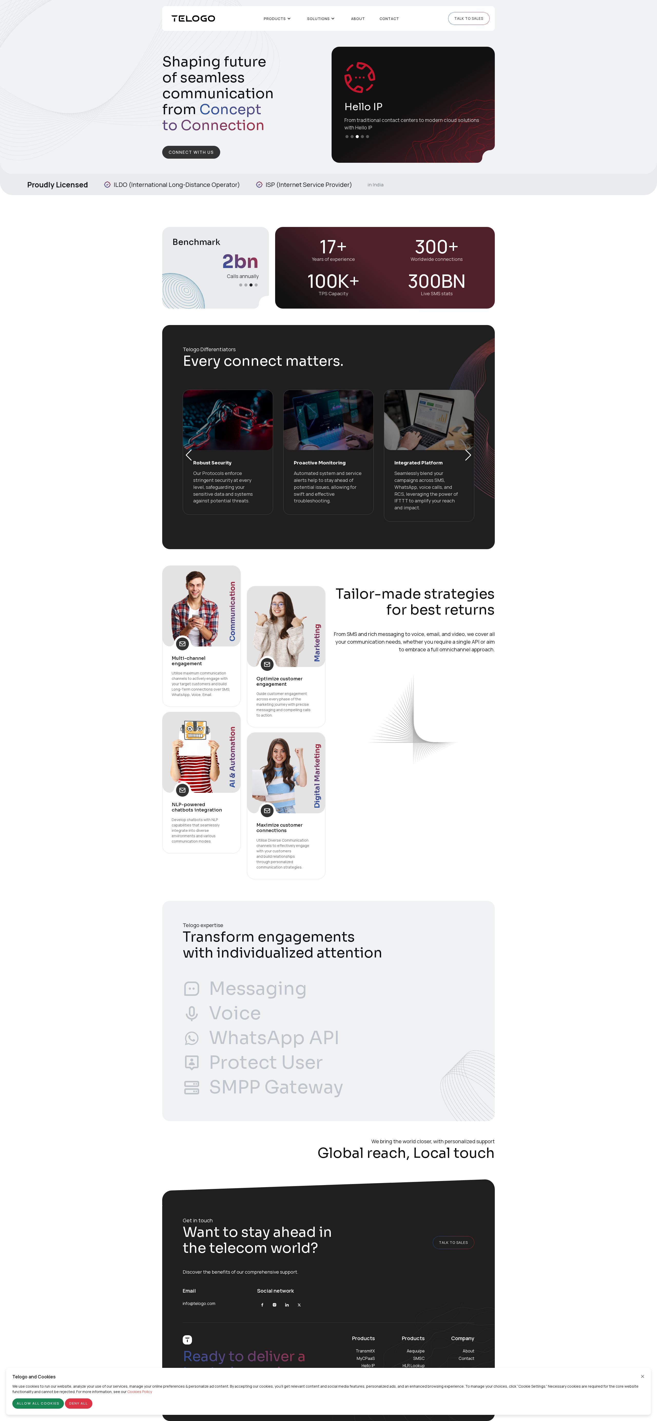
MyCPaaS (366, 1358)
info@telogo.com (199, 1303)
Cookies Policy (139, 1391)
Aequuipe (416, 1351)
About (358, 18)
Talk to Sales (468, 18)
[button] (347, 136)
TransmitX (365, 1351)
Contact (389, 18)
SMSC (419, 1358)
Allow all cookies (38, 1403)
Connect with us (191, 152)
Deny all (78, 1403)
